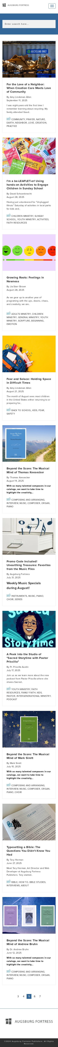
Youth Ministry (26, 219)
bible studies (37, 882)
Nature (40, 119)
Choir (10, 599)
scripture (24, 320)
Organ (45, 503)
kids (34, 410)
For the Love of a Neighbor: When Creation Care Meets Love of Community (29, 88)
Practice (12, 126)
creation (40, 122)
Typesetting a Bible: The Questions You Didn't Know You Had (28, 850)
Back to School (21, 410)
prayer (30, 119)
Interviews (13, 885)
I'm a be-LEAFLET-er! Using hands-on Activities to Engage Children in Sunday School (27, 184)
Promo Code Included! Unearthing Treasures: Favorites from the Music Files (29, 565)
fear (41, 410)
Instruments (19, 596)
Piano (10, 506)
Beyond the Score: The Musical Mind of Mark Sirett (28, 756)
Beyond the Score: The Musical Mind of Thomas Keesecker (28, 470)
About (25, 885)
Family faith (28, 692)
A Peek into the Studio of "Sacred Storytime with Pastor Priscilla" (27, 658)
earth (10, 122)
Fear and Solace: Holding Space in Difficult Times (29, 380)
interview (12, 503)
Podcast (12, 699)
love (31, 122)
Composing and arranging (27, 499)
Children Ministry (22, 216)
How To (23, 882)
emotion (12, 324)
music (22, 503)
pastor (11, 696)
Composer (34, 503)
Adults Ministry (21, 314)
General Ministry (28, 317)
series (18, 599)
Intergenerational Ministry (34, 696)
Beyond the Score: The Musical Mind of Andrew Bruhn (28, 942)
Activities (42, 219)
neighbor (21, 122)
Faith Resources (17, 222)
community (18, 119)
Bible (14, 882)
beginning (37, 320)
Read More (29, 59)
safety (11, 413)
